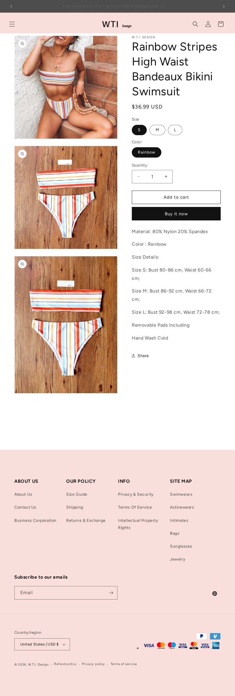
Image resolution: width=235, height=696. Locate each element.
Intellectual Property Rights (138, 524)
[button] (12, 24)
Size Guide (76, 494)
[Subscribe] (111, 593)
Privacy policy (93, 664)
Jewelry (177, 559)
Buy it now (176, 213)
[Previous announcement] (11, 6)
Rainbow (146, 152)
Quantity (139, 165)
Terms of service (124, 664)
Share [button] (143, 355)
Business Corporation (35, 520)
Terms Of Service (135, 507)
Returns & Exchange (86, 520)
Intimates (179, 520)
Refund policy (65, 664)
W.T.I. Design (38, 664)
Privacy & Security (136, 494)
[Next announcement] (224, 6)
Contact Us (25, 507)
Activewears (182, 507)
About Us (23, 494)
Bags (174, 533)
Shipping (74, 507)
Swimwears (181, 494)
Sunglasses (181, 546)
